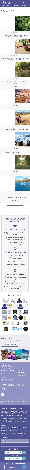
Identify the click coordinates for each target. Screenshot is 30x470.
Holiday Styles (15, 5)
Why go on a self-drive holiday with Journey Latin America (15, 59)
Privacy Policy (4, 370)
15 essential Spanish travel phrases (15, 129)
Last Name (5, 444)
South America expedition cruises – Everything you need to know (15, 196)
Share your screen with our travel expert (22, 374)
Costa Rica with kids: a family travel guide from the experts (15, 36)
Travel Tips (15, 32)
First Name (5, 437)
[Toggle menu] (27, 2)
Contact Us (24, 5)
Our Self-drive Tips (15, 108)
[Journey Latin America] (7, 2)
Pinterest (6, 380)
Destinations (6, 5)
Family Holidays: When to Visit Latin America (15, 82)
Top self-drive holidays (15, 174)
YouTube (9, 380)
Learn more (14, 86)
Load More (15, 207)
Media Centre (21, 371)
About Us (3, 368)
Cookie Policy (11, 370)
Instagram (12, 380)
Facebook (2, 380)
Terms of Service (14, 435)
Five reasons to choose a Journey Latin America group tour (15, 151)
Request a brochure (10, 345)
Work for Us (3, 372)
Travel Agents (22, 369)
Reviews (2, 373)
